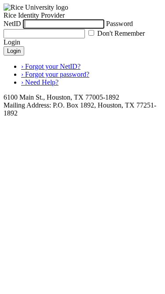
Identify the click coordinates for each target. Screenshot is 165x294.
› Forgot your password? (55, 74)
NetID (12, 23)
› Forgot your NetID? (51, 66)
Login (14, 51)
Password (119, 23)
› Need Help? (40, 82)
